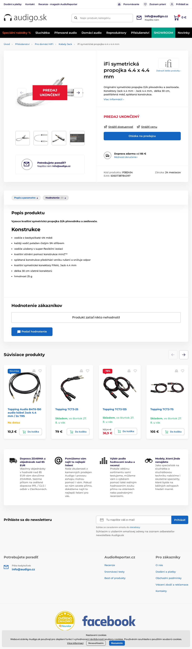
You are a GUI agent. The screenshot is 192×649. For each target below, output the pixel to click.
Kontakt (30, 4)
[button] (78, 92)
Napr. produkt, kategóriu (95, 17)
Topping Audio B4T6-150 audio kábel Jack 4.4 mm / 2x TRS (24, 413)
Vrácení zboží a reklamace (172, 584)
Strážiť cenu (149, 126)
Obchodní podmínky (169, 578)
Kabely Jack (65, 44)
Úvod (7, 44)
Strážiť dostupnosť (120, 126)
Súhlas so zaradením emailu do (118, 527)
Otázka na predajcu (142, 136)
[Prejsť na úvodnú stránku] (25, 18)
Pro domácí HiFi (44, 44)
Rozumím (117, 643)
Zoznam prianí (157, 4)
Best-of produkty (114, 578)
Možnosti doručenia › (126, 157)
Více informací (75, 643)
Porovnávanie (131, 4)
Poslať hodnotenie (34, 331)
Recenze (109, 565)
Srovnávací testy (114, 571)
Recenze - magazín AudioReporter (57, 4)
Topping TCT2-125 (115, 409)
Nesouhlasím (96, 643)
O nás (159, 565)
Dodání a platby (13, 4)
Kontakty (161, 590)
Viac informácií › (114, 99)
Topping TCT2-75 (161, 409)
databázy (135, 527)
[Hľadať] (76, 18)
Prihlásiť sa (182, 4)
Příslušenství (22, 44)
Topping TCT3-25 (66, 409)
